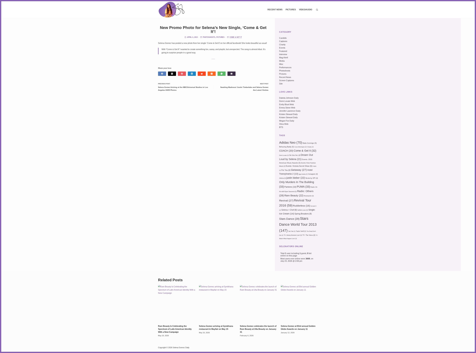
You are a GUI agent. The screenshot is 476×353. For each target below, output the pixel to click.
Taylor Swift (301, 231)
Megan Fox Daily (286, 121)
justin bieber (295, 177)
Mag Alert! (283, 58)
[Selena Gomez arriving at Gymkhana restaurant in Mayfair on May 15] (217, 303)
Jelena (282, 178)
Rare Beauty (293, 195)
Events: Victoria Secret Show (299, 166)
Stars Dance (289, 218)
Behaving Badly (286, 147)
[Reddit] (202, 74)
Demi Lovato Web (287, 101)
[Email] (231, 74)
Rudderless (301, 205)
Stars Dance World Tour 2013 (298, 224)
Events (282, 48)
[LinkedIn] (192, 74)
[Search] (317, 10)
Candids (283, 38)
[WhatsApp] (222, 74)
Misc (281, 64)
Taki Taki (292, 231)
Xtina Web (283, 124)
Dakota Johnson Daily (289, 98)
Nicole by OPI (311, 178)
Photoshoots (209, 37)
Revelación (309, 196)
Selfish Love (302, 210)
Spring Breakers (303, 214)
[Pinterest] (182, 74)
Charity (282, 45)
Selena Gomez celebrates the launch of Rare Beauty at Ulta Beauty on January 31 (258, 329)
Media (282, 61)
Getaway (299, 169)
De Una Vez (294, 155)
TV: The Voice (308, 235)
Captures (283, 41)
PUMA (303, 186)
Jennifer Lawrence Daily (289, 111)
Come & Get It (236, 37)
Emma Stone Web (287, 108)
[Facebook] (162, 74)
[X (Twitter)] (172, 74)
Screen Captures (286, 80)
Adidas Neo (290, 142)
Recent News (275, 10)
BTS (281, 127)
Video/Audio (305, 10)
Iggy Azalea (303, 174)
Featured (283, 51)
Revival (286, 200)
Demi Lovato (284, 155)
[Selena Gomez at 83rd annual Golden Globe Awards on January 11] (299, 303)
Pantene (290, 187)
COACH (286, 150)
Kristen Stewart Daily (288, 114)
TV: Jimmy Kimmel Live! (293, 235)
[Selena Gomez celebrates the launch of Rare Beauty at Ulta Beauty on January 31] (258, 303)
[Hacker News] (212, 74)
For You (285, 170)
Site (281, 84)
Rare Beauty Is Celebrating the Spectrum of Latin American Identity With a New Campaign (175, 329)
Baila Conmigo (310, 143)
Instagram (313, 174)
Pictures (291, 10)
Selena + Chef (289, 210)
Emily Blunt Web (286, 104)
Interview (283, 54)
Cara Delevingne (301, 147)
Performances (285, 67)
